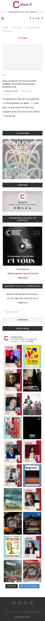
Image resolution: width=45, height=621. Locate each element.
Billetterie (23, 278)
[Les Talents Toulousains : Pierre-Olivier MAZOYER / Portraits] (22, 57)
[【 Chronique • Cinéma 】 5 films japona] (32, 404)
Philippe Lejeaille (11, 91)
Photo (4, 75)
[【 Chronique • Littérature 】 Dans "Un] (32, 451)
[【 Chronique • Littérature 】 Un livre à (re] (32, 499)
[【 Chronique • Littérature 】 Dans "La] (13, 356)
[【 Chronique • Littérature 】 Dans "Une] (13, 475)
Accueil (5, 28)
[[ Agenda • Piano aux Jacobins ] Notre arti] (32, 380)
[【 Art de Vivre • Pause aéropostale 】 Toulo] (13, 523)
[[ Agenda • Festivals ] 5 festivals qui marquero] (32, 428)
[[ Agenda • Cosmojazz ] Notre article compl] (13, 499)
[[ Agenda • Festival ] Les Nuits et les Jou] (13, 547)
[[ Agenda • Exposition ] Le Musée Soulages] (32, 475)
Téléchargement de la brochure (22, 273)
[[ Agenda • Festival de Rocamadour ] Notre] (32, 523)
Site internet (22, 269)
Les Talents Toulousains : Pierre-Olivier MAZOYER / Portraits (19, 84)
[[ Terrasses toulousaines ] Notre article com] (13, 571)
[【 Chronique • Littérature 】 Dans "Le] (32, 547)
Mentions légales (10, 612)
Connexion (20, 612)
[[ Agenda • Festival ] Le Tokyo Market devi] (32, 356)
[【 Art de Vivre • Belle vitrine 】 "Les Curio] (32, 571)
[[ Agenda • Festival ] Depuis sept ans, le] (13, 428)
